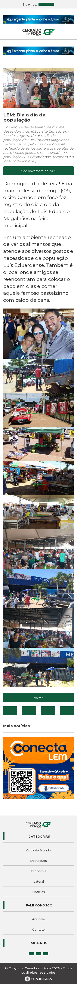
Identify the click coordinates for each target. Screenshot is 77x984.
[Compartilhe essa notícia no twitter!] (29, 710)
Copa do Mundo (38, 850)
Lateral (38, 881)
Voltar (38, 698)
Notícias (38, 892)
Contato (38, 930)
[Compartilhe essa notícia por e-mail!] (48, 710)
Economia (38, 871)
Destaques (38, 861)
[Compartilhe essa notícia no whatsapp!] (67, 710)
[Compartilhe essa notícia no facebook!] (10, 710)
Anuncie (38, 919)
